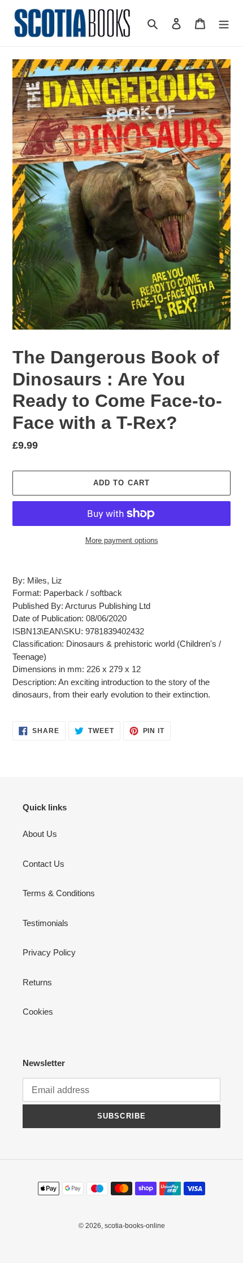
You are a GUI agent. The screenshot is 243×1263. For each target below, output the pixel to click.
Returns (37, 982)
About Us (40, 834)
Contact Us (43, 864)
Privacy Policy (49, 952)
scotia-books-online (135, 1226)
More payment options (121, 540)
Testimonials (45, 923)
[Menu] (224, 23)
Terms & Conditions (59, 893)
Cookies (38, 1011)
